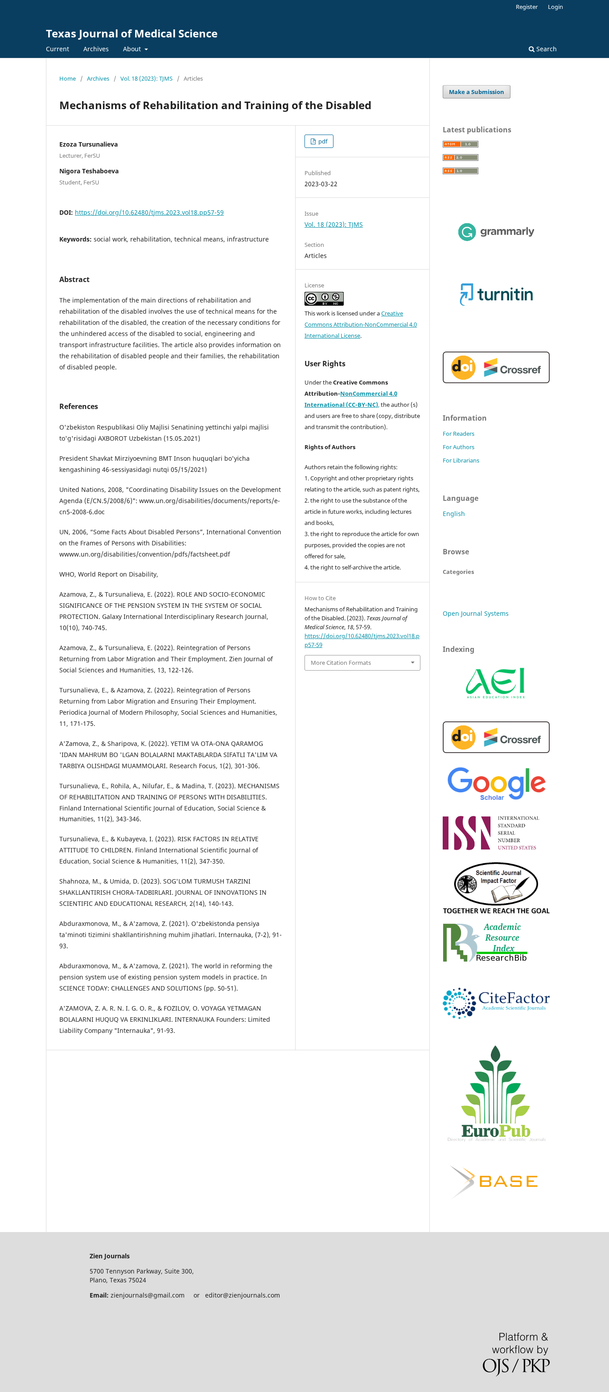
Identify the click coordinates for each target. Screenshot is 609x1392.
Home (67, 78)
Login (555, 7)
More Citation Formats (341, 663)
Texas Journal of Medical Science (132, 33)
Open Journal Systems (476, 613)
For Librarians (461, 460)
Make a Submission (476, 92)
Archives (96, 49)
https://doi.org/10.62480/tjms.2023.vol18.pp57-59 (149, 212)
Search (546, 49)
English (454, 513)
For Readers (458, 434)
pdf (322, 141)
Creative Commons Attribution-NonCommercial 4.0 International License (360, 324)
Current (57, 49)
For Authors (458, 447)
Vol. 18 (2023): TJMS (146, 78)
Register (527, 7)
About (133, 49)
